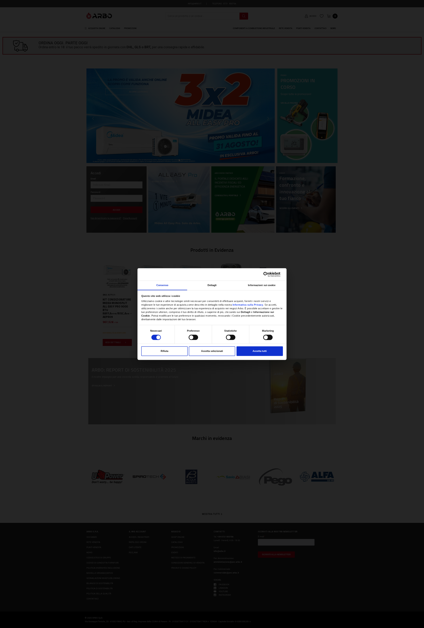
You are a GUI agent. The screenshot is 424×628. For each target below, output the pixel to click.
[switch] (193, 337)
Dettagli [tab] (212, 285)
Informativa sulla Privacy (248, 304)
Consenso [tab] (162, 285)
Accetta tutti (260, 351)
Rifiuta (164, 351)
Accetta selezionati (212, 351)
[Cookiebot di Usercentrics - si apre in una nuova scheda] (268, 274)
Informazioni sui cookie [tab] (261, 285)
